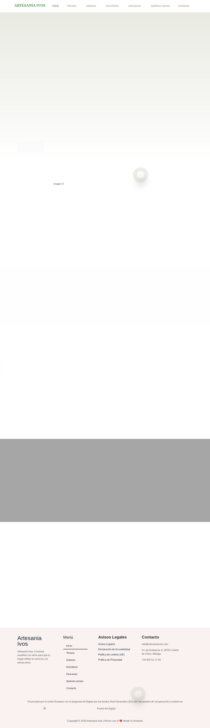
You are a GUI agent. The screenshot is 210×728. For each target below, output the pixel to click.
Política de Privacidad (110, 659)
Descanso (135, 5)
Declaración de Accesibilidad (114, 649)
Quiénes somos (160, 5)
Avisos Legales (106, 644)
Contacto (183, 5)
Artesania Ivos (29, 5)
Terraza (71, 5)
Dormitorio (112, 5)
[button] (72, 6)
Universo (138, 721)
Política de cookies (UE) (111, 654)
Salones (91, 5)
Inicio (55, 5)
